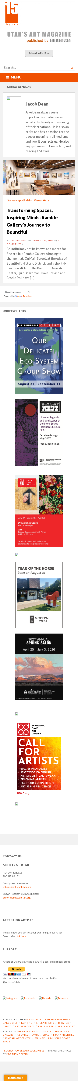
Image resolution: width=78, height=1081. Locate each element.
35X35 (6, 1041)
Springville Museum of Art (52, 1038)
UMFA (35, 1035)
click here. (21, 936)
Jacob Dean (18, 240)
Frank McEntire (63, 1035)
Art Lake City (66, 1026)
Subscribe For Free (39, 53)
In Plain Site (46, 1026)
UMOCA (46, 1031)
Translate (27, 296)
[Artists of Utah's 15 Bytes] (39, 13)
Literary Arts (45, 1023)
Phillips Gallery (27, 1031)
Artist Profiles (24, 1026)
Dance (7, 1026)
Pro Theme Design (18, 1054)
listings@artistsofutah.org (17, 886)
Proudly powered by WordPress (23, 1050)
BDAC (46, 1035)
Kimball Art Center (18, 1038)
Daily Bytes (10, 1023)
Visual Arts (41, 200)
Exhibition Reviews (57, 1019)
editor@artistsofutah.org (16, 897)
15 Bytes (63, 1023)
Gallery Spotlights (19, 200)
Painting (26, 1023)
